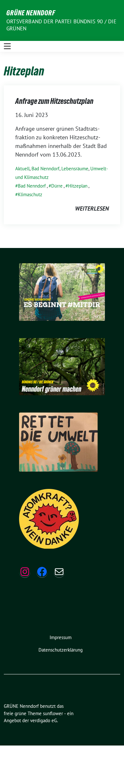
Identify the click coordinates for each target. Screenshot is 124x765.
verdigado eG (43, 720)
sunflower (53, 713)
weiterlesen (92, 208)
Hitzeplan (77, 186)
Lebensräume (74, 169)
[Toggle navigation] (7, 46)
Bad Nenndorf (45, 169)
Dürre (57, 186)
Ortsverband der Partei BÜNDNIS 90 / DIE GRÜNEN (61, 25)
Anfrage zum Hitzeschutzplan (54, 101)
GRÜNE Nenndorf (30, 13)
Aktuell (22, 169)
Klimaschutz (30, 194)
